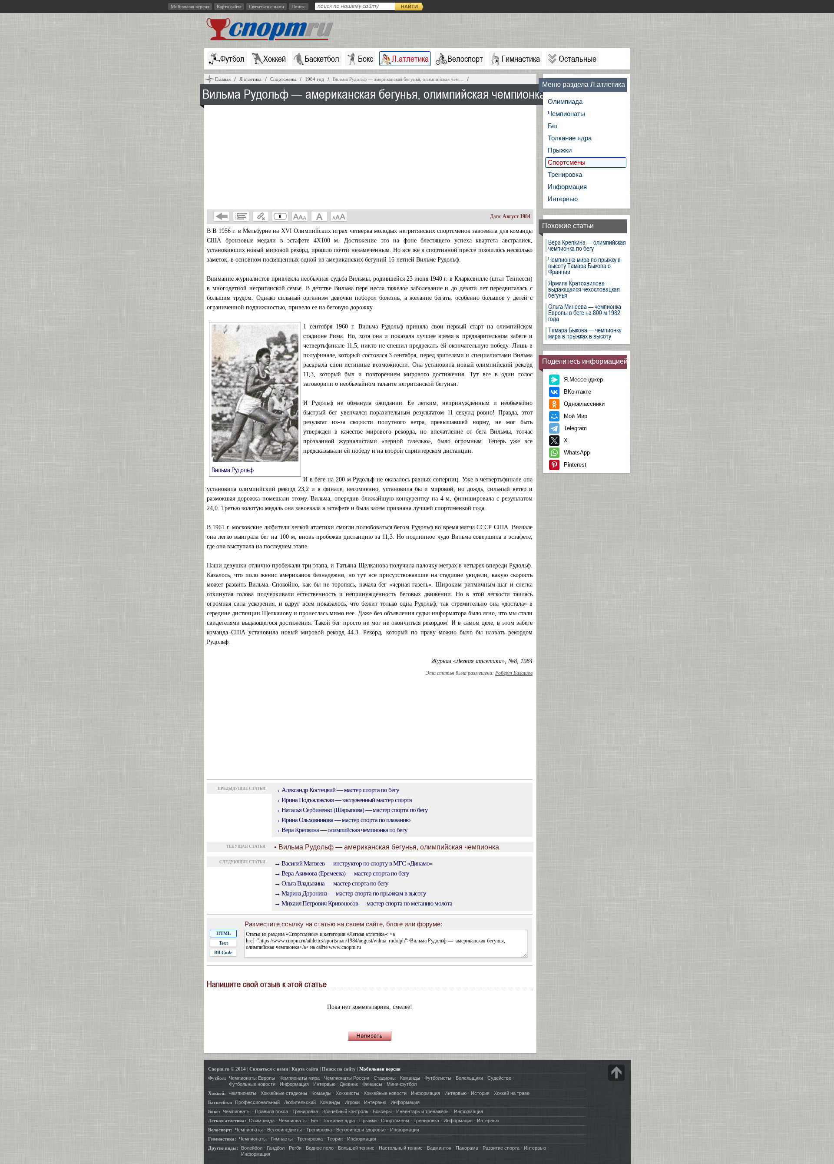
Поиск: (298, 6)
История (480, 1093)
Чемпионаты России (346, 1078)
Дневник (349, 1084)
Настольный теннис (401, 1148)
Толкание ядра (570, 138)
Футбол (232, 58)
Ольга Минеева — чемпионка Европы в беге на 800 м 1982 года (584, 312)
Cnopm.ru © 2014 (227, 1068)
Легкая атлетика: (227, 1120)
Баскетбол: (220, 1102)
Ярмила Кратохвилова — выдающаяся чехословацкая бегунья (584, 289)
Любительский (300, 1102)
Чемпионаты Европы (252, 1078)
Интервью (563, 198)
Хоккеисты (347, 1093)
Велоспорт (465, 58)
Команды (410, 1078)
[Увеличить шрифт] (339, 216)
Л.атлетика (410, 58)
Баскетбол (321, 58)
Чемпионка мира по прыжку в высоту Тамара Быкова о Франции (584, 265)
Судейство (499, 1078)
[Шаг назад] (221, 216)
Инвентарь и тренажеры (423, 1111)
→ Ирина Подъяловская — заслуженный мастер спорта (343, 799)
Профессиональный (257, 1102)
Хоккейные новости (385, 1093)
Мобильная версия (190, 6)
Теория (335, 1138)
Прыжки (560, 150)
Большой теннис (356, 1148)
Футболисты (437, 1078)
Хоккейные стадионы (284, 1093)
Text (223, 942)
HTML (223, 933)
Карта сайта (229, 6)
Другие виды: (223, 1148)
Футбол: (217, 1078)
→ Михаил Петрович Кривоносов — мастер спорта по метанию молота (363, 903)
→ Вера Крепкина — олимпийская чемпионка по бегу (340, 829)
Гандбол (276, 1148)
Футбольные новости (252, 1084)
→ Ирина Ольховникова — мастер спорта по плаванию (342, 819)
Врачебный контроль (345, 1111)
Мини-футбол (402, 1084)
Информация (567, 186)
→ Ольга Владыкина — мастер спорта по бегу (331, 883)
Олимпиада (565, 101)
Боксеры (382, 1111)
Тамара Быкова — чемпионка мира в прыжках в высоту (585, 333)
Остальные (577, 58)
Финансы (372, 1084)
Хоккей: (217, 1093)
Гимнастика (521, 58)
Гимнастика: (222, 1138)
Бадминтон (439, 1148)
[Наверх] (616, 1072)
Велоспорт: (220, 1129)
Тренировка (565, 174)
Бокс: (214, 1111)
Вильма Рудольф (238, 469)
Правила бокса (271, 1111)
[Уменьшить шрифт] (300, 216)
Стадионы (385, 1078)
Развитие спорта (501, 1148)
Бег (553, 125)
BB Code (223, 952)
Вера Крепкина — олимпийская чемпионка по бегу (587, 245)
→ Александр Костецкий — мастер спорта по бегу (336, 789)
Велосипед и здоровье (361, 1129)
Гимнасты (282, 1138)
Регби (295, 1148)
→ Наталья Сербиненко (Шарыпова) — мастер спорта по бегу (351, 809)
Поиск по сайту (339, 1068)
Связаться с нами (266, 6)
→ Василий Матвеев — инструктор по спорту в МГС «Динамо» (353, 863)
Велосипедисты (284, 1129)
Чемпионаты (566, 113)
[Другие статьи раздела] (241, 216)
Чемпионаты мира (299, 1078)
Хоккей (274, 58)
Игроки (352, 1102)
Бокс (365, 58)
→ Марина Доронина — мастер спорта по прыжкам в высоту (350, 893)
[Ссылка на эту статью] (260, 216)
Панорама (467, 1148)
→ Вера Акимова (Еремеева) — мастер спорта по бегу (341, 873)
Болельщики (469, 1078)
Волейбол (251, 1148)
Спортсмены (567, 162)
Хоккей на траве (512, 1093)
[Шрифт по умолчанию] (319, 216)
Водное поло (320, 1148)
